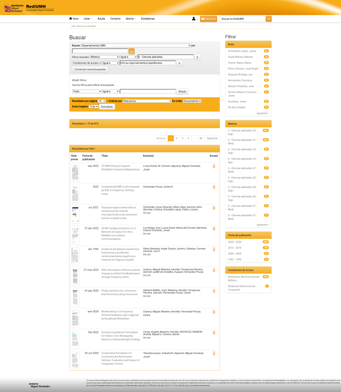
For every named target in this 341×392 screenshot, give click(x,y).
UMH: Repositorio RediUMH (83, 26)
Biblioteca (210, 18)
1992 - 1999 (234, 259)
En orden (177, 101)
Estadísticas (148, 18)
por (193, 45)
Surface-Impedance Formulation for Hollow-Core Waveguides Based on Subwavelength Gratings (120, 336)
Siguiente (212, 138)
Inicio (75, 18)
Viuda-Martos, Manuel (240, 56)
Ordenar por (115, 101)
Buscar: (76, 45)
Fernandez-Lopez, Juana (242, 51)
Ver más (147, 212)
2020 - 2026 (234, 242)
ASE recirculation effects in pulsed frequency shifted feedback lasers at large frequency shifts (120, 273)
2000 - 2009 (234, 253)
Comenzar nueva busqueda (89, 69)
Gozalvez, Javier (237, 101)
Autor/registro (80, 106)
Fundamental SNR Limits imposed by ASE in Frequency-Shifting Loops (120, 190)
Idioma (130, 18)
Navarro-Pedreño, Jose (241, 86)
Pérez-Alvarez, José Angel (243, 68)
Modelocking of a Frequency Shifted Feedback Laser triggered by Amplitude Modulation (120, 315)
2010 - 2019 (234, 247)
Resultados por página (84, 101)
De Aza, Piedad (236, 107)
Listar (87, 18)
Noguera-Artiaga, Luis (240, 74)
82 (201, 138)
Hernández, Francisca (240, 80)
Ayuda (101, 18)
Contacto (115, 18)
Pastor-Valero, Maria (239, 62)
